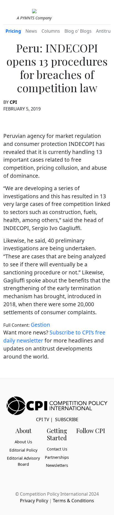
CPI (13, 102)
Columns (51, 31)
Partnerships (57, 457)
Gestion (40, 324)
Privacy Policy (34, 501)
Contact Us (57, 449)
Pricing (13, 31)
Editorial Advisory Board (23, 461)
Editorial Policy (23, 450)
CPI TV (42, 419)
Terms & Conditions (73, 501)
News (31, 31)
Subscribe (66, 419)
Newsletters (57, 465)
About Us (23, 441)
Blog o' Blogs (78, 31)
